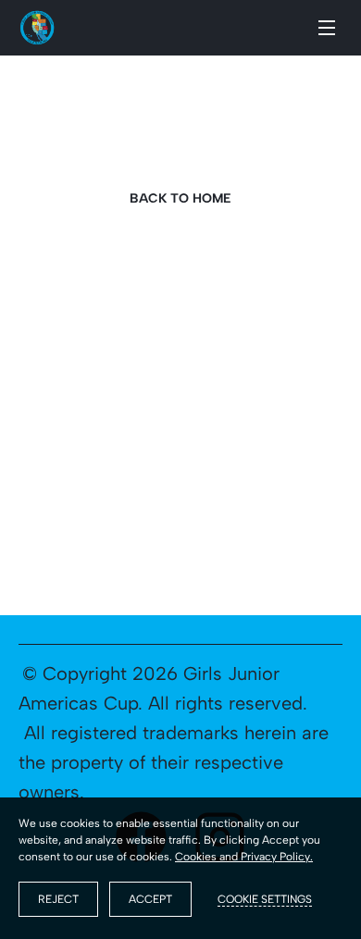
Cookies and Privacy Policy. (244, 856)
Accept (150, 899)
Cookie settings (265, 899)
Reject (58, 899)
